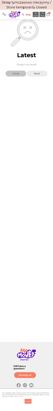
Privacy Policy (18, 396)
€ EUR (36, 14)
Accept (28, 401)
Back (37, 73)
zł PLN (42, 14)
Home (16, 73)
